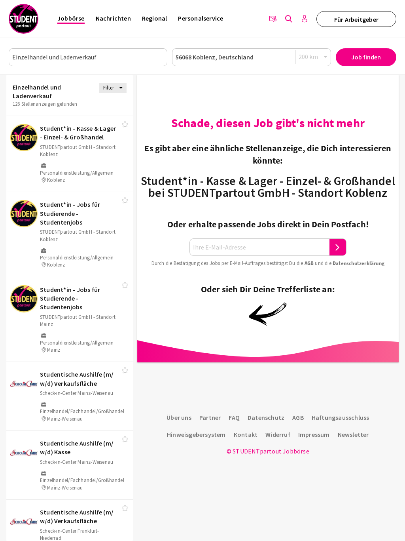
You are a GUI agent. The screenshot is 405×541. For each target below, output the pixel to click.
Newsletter (353, 434)
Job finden (366, 57)
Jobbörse (71, 18)
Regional (154, 18)
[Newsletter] (273, 19)
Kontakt (245, 434)
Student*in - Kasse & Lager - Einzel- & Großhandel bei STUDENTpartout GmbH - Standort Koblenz (268, 186)
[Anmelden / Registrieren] (304, 19)
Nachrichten (113, 18)
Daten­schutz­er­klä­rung (358, 263)
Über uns (179, 417)
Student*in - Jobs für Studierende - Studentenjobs (70, 213)
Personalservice (200, 18)
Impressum (314, 434)
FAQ (234, 417)
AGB (309, 263)
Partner (210, 417)
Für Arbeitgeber (356, 19)
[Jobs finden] (289, 19)
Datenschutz (266, 417)
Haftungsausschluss (340, 417)
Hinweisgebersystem (196, 434)
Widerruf (277, 434)
